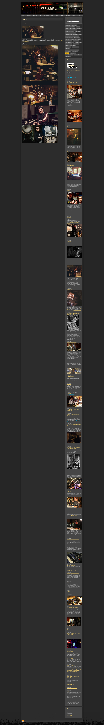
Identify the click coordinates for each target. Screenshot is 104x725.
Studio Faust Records (52, 7)
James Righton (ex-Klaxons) (71, 342)
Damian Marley (69, 361)
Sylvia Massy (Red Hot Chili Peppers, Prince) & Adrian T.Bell (73, 314)
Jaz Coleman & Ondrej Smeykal (72, 607)
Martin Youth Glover (70, 651)
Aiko (67, 151)
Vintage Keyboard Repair (72, 515)
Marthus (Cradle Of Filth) (71, 665)
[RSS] (23, 721)
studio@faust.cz (69, 715)
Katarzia (68, 126)
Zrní (67, 629)
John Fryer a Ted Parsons (71, 658)
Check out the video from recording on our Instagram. (74, 310)
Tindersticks (69, 241)
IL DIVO (68, 691)
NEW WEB (68, 62)
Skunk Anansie (69, 289)
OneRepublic (69, 384)
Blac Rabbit (69, 217)
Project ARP (69, 582)
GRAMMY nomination (70, 376)
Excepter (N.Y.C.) (70, 591)
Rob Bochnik (69, 491)
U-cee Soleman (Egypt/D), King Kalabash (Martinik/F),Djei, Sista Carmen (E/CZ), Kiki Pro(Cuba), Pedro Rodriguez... (74, 670)
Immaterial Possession (70, 165)
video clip (72, 148)
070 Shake (68, 190)
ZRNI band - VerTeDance (71, 565)
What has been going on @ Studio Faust (73, 70)
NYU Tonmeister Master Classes (72, 82)
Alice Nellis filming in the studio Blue (73, 539)
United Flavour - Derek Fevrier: (72, 688)
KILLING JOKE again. (70, 684)
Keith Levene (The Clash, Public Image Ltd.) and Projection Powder (73, 448)
